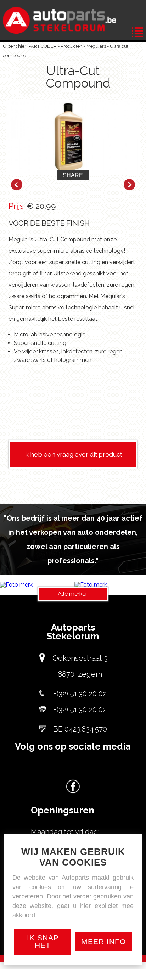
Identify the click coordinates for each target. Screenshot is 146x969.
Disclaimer (86, 965)
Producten (72, 46)
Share (73, 175)
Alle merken (73, 593)
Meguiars (96, 46)
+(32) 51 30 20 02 (80, 693)
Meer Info (103, 941)
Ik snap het (43, 941)
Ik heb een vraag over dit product (72, 454)
